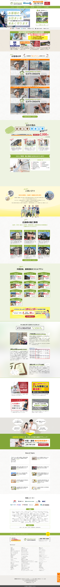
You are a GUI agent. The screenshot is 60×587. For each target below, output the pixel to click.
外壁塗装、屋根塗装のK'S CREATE (30, 586)
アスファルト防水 (40, 512)
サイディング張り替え (14, 558)
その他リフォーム (13, 560)
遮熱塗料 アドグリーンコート (43, 555)
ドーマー (26, 521)
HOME (12, 547)
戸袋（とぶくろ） (21, 517)
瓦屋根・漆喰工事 (39, 28)
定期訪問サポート (23, 558)
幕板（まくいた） (33, 517)
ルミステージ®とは (41, 558)
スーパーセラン (41, 560)
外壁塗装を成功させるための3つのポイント (27, 560)
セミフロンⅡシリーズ (42, 559)
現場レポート (12, 569)
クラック (13, 511)
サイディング (35, 511)
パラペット (46, 521)
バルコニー (31, 512)
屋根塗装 (18, 28)
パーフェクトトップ (42, 553)
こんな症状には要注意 (24, 556)
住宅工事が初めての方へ (24, 548)
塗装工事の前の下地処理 (24, 554)
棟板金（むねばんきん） (33, 518)
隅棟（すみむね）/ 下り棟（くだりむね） (18, 521)
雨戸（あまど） (27, 517)
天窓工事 (12, 559)
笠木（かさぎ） (34, 516)
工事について (23, 547)
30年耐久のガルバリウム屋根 (25, 567)
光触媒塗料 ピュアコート (43, 556)
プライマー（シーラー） (28, 511)
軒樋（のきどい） (35, 521)
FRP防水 (22, 522)
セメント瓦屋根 (42, 513)
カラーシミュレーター (24, 553)
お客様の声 (12, 568)
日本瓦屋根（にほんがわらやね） (17, 515)
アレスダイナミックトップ (43, 561)
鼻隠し (30, 521)
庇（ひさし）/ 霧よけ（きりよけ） (42, 516)
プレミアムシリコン (42, 554)
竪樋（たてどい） (41, 521)
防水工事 (24, 28)
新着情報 (40, 566)
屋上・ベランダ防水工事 (14, 553)
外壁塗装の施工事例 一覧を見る (30, 260)
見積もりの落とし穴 (24, 566)
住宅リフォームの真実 (24, 559)
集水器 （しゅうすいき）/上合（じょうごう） (18, 518)
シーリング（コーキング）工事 (24, 512)
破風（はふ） (46, 518)
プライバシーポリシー (42, 569)
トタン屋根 (24, 515)
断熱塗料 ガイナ (41, 548)
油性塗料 (13, 512)
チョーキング (18, 511)
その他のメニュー (41, 570)
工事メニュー (12, 548)
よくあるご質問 (41, 568)
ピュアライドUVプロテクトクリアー (44, 557)
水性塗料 (17, 512)
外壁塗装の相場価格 (13, 566)
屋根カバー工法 (31, 28)
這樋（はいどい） (39, 517)
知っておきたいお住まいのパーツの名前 (27, 570)
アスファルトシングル (28, 522)
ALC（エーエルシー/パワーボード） (43, 511)
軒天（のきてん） (40, 518)
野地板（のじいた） (27, 516)
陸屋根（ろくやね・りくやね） (34, 513)
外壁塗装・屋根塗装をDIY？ (25, 568)
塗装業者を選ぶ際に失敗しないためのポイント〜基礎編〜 (29, 561)
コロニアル (38, 522)
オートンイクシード (24, 555)
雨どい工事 (46, 28)
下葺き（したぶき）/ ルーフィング (18, 516)
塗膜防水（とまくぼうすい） (25, 513)
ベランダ (35, 512)
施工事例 (12, 567)
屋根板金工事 (12, 555)
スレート (34, 522)
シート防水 (17, 513)
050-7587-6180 (38, 3)
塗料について (41, 547)
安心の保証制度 (23, 557)
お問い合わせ (41, 567)
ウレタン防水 (46, 512)
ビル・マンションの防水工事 (15, 561)
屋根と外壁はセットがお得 (25, 569)
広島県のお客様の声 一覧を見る (30, 116)
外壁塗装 (13, 28)
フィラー (22, 511)
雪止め (47, 515)
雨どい (28, 518)
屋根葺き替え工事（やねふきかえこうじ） (39, 515)
